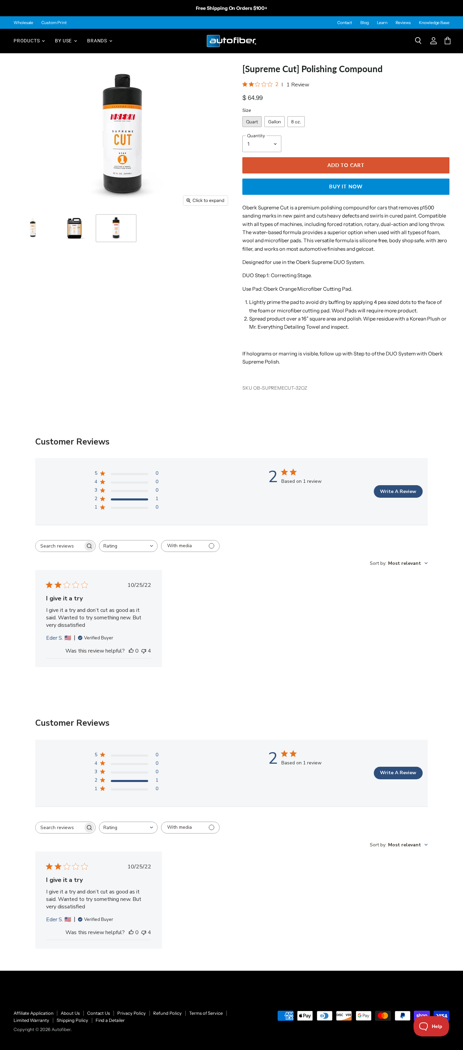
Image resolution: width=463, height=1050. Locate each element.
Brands (97, 40)
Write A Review (398, 491)
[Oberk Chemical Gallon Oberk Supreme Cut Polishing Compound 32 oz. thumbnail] (74, 228)
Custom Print (53, 22)
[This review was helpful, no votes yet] (131, 651)
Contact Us (98, 1013)
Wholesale (23, 22)
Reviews (403, 22)
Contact (344, 22)
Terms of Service (206, 1013)
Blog (364, 22)
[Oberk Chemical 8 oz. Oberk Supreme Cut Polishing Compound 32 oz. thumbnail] (33, 228)
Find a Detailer (110, 1020)
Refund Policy (167, 1013)
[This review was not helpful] (143, 651)
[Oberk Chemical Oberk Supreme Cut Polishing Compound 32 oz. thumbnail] (116, 228)
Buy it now (345, 186)
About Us (70, 1013)
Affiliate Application (33, 1013)
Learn (382, 22)
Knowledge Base (434, 22)
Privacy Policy (131, 1013)
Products (27, 40)
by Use (64, 40)
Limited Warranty (31, 1020)
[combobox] (128, 546)
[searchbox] (59, 546)
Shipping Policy (72, 1020)
